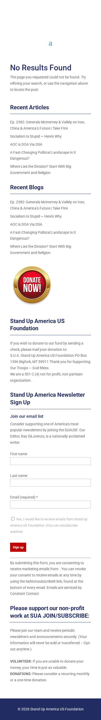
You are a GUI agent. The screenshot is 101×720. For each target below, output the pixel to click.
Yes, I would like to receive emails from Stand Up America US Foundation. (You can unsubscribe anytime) (48, 525)
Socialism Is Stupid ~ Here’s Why (36, 136)
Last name (18, 476)
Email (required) (24, 497)
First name (18, 454)
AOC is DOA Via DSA (26, 144)
